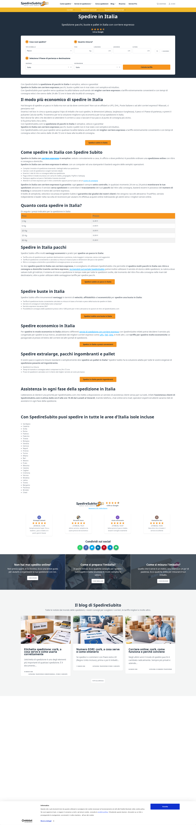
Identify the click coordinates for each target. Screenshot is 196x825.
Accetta (165, 806)
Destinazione (78, 63)
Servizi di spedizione (82, 4)
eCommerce (160, 669)
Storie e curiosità (61, 674)
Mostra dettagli (46, 821)
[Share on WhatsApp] (79, 547)
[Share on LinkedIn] (98, 547)
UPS (102, 334)
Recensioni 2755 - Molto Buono (98, 508)
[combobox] (49, 67)
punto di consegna (90, 181)
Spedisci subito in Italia (98, 143)
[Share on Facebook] (86, 547)
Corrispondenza (49, 674)
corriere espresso (50, 158)
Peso (75, 47)
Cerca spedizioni (101, 4)
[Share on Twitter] (92, 547)
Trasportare (40, 674)
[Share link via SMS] (116, 547)
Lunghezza (97, 47)
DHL (111, 334)
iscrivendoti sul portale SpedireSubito (87, 269)
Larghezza (116, 47)
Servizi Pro (133, 4)
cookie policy (103, 812)
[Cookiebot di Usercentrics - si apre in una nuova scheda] (27, 821)
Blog (112, 4)
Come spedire (65, 4)
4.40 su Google (112, 505)
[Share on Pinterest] (104, 547)
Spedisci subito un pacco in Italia (98, 282)
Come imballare (98, 581)
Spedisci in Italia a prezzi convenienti (98, 344)
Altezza (135, 47)
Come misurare (163, 581)
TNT (106, 334)
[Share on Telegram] (110, 547)
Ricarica (122, 4)
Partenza (29, 63)
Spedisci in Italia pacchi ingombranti (98, 379)
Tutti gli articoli (98, 680)
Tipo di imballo (31, 47)
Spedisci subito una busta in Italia (98, 316)
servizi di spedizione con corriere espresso (99, 331)
